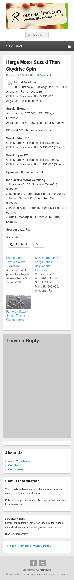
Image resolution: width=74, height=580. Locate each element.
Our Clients (15, 465)
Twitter (42, 563)
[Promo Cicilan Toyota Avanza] (20, 270)
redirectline (45, 569)
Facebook (33, 563)
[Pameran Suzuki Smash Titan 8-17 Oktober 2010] (18, 302)
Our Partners (15, 469)
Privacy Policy (41, 545)
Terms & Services (17, 545)
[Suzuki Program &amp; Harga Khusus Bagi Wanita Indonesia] (49, 274)
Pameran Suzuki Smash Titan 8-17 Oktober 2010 (17, 315)
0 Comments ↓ (46, 75)
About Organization (19, 461)
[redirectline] (37, 27)
